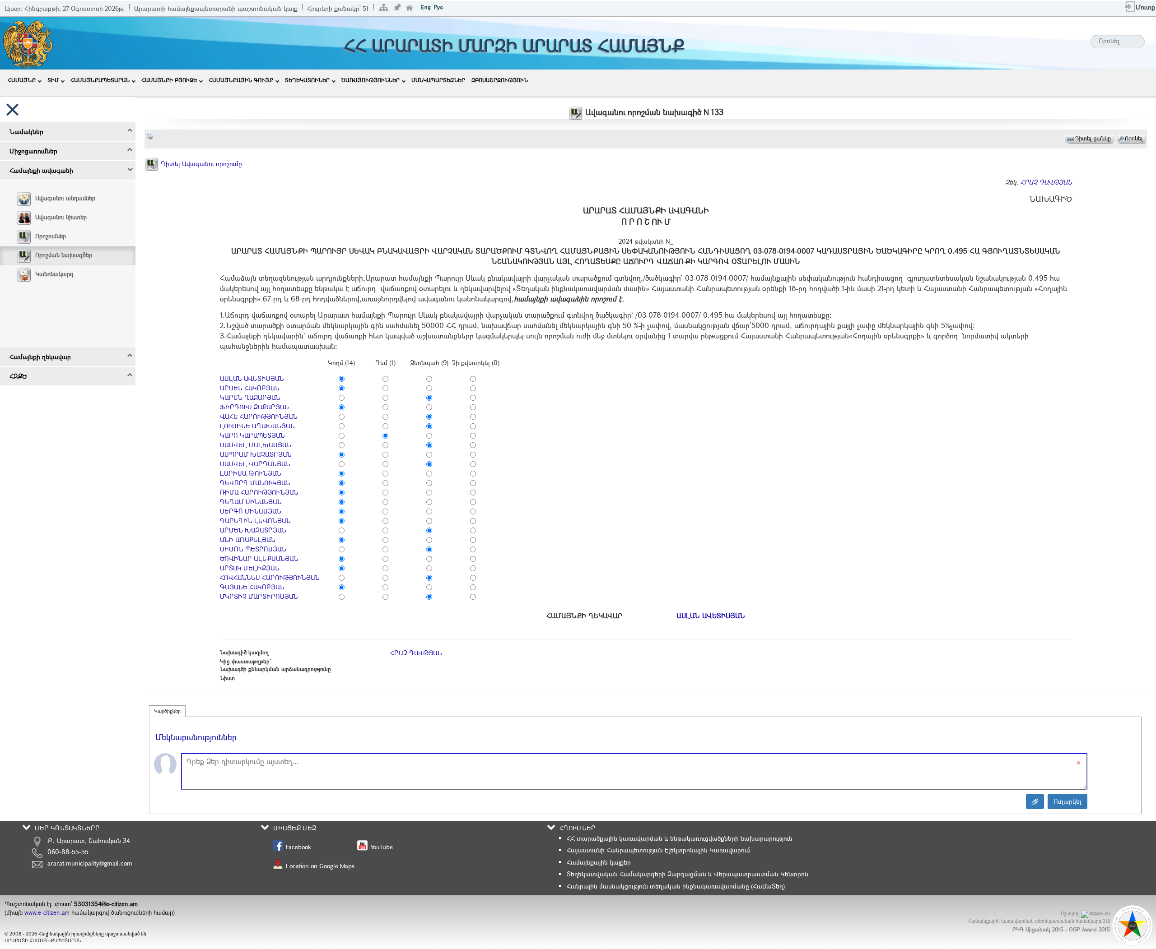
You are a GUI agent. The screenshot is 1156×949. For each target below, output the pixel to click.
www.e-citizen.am (47, 912)
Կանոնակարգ (54, 274)
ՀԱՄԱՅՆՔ (22, 79)
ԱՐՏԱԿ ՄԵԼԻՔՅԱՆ (250, 568)
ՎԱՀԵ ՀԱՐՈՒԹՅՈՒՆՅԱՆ (259, 416)
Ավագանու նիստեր (61, 217)
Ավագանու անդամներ (65, 198)
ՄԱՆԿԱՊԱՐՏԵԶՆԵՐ (438, 79)
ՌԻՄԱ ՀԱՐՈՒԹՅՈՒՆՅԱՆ (259, 492)
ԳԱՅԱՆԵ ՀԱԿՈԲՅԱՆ (252, 587)
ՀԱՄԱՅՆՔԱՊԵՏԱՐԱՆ (100, 79)
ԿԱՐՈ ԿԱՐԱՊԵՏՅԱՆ (252, 435)
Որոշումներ (50, 236)
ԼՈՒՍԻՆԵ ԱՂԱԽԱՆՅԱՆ (257, 425)
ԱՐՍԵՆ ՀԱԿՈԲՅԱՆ (250, 388)
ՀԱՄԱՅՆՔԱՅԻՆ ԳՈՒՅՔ (241, 79)
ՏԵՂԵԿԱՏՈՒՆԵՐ (307, 79)
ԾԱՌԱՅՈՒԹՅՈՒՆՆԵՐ (370, 79)
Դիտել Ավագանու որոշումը (200, 163)
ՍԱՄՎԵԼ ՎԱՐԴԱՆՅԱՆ (255, 463)
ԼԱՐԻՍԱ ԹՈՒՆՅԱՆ (250, 473)
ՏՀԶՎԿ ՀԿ (1100, 914)
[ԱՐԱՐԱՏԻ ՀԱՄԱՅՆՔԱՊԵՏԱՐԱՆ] (27, 42)
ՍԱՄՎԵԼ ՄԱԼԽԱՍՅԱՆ (255, 444)
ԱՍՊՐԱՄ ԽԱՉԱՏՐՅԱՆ (256, 454)
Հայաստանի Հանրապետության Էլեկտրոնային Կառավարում (658, 850)
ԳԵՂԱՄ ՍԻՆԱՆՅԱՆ (251, 501)
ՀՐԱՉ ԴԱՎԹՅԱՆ (1046, 182)
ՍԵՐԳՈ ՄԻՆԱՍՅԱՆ (250, 511)
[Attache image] (1035, 801)
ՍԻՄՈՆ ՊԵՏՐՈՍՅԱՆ (253, 549)
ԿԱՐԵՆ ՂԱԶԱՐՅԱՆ (250, 397)
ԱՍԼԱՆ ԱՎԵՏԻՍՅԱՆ (252, 378)
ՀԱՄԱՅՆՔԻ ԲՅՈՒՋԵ (169, 79)
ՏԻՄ (53, 79)
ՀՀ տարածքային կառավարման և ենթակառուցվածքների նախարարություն (679, 838)
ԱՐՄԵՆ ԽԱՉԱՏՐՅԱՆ (253, 530)
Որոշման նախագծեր (63, 255)
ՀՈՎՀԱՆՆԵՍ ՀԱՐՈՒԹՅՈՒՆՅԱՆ (270, 577)
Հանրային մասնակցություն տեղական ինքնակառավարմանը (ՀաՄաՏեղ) (676, 886)
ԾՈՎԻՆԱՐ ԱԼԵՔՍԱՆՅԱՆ (259, 558)
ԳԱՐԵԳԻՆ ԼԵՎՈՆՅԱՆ (255, 520)
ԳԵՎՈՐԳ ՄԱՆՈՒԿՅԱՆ (255, 482)
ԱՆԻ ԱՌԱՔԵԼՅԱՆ (247, 539)
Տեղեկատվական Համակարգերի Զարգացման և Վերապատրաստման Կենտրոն (687, 874)
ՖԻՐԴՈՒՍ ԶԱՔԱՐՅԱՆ (254, 407)
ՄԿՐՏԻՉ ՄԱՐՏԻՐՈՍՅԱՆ (259, 596)
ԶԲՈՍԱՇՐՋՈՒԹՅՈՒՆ (499, 79)
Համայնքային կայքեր (599, 862)
